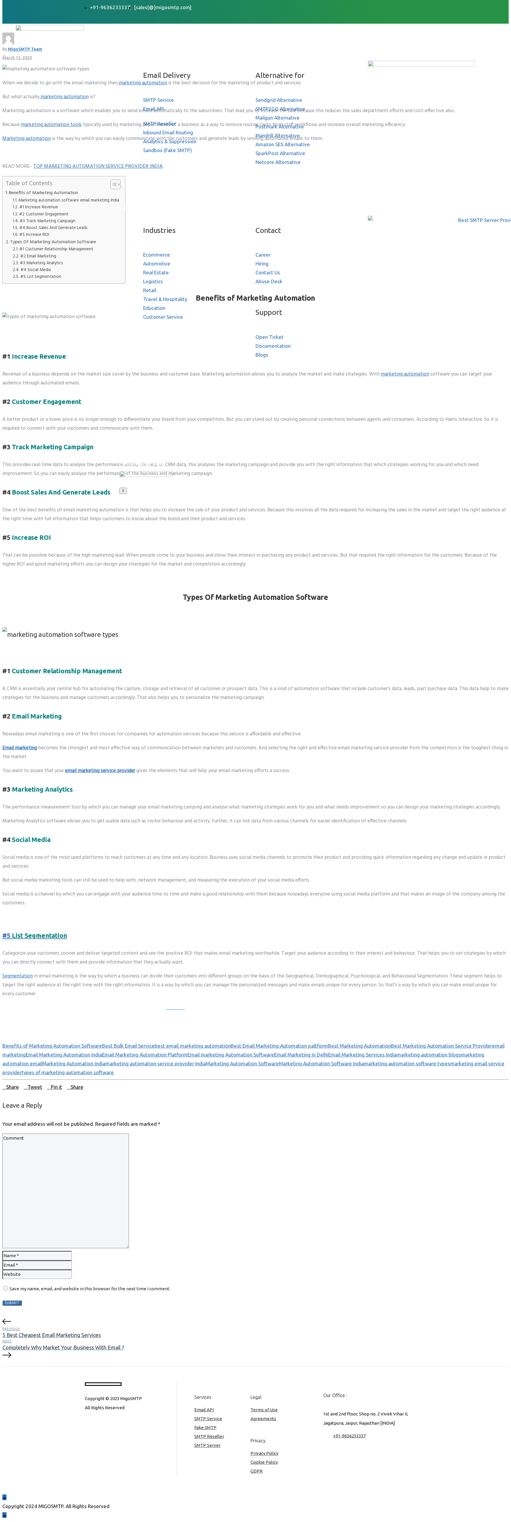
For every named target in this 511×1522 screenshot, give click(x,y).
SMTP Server (207, 1445)
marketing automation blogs (429, 1054)
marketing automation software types (407, 1063)
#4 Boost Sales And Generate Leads (53, 228)
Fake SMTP (205, 1427)
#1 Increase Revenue (38, 207)
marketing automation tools (51, 125)
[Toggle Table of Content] (112, 184)
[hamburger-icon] (496, 25)
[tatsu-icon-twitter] (125, 1423)
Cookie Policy (264, 1462)
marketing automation (64, 97)
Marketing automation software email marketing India (68, 200)
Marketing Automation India (73, 1063)
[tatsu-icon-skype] (116, 1423)
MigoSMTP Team (25, 49)
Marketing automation (26, 139)
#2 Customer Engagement (44, 214)
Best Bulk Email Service (128, 1046)
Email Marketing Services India (362, 1054)
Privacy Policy (264, 1453)
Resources (136, 208)
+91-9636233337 (349, 1435)
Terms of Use (264, 1409)
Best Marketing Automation (359, 1046)
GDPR (256, 1470)
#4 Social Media (35, 270)
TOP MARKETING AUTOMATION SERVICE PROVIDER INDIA (98, 166)
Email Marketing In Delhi (301, 1054)
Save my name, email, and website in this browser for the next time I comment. (89, 1288)
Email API (204, 1409)
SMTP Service (208, 1418)
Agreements (263, 1418)
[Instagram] (417, 7)
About (131, 41)
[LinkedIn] (404, 7)
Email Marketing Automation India (64, 1054)
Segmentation (17, 976)
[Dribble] (411, 7)
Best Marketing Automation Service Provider (441, 1046)
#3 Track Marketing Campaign (47, 221)
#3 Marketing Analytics (41, 263)
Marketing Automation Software (242, 1063)
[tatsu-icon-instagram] (97, 1423)
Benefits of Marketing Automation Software (52, 1046)
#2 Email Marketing (38, 256)
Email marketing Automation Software (230, 1054)
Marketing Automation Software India (321, 1063)
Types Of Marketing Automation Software (53, 242)
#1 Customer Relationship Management (56, 249)
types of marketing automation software (68, 1072)
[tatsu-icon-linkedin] (107, 1423)
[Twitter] (397, 7)
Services (134, 53)
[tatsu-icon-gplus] (87, 1423)
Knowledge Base (144, 463)
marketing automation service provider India (155, 1063)
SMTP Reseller (209, 1436)
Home (131, 29)
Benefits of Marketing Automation (43, 193)
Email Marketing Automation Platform (144, 1054)
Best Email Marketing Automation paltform (279, 1046)
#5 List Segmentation (40, 276)
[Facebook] (390, 7)
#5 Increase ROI (34, 234)
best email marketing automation (193, 1046)
